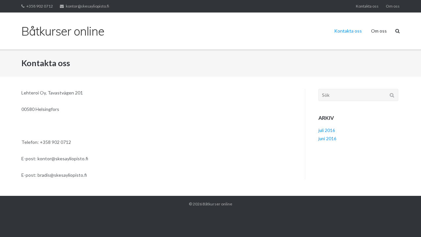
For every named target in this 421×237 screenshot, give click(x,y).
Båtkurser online (217, 203)
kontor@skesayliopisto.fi (87, 6)
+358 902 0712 (39, 6)
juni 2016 (327, 138)
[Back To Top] (405, 221)
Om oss (393, 6)
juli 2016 (326, 130)
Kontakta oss (367, 6)
